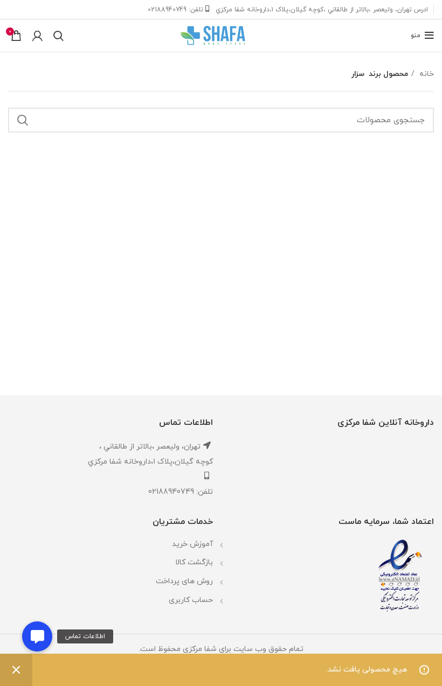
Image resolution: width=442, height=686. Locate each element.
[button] (37, 636)
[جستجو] (58, 35)
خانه (425, 74)
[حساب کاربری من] (37, 35)
